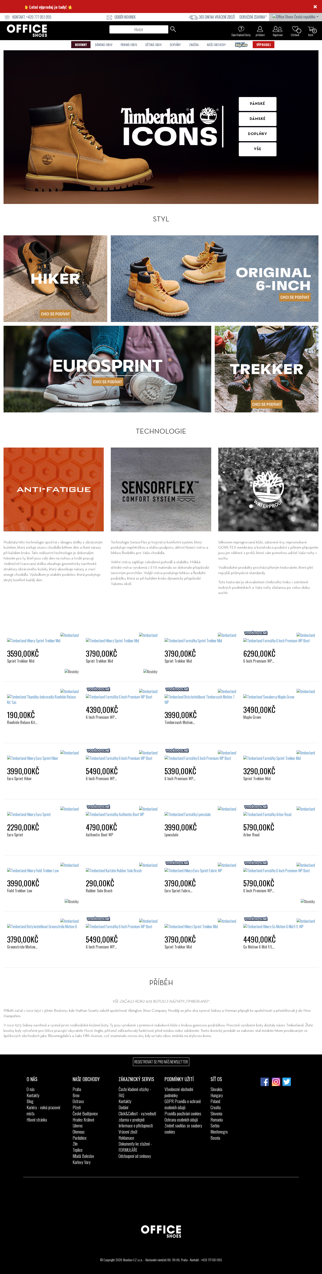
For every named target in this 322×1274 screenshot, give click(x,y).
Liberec (78, 1125)
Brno (76, 1095)
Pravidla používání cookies (183, 1113)
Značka (194, 44)
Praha (77, 1089)
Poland (215, 1101)
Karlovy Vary (82, 1162)
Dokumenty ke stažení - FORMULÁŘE (135, 1147)
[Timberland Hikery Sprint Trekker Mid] (43, 638)
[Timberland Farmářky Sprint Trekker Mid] (200, 638)
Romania (217, 1120)
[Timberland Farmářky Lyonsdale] (200, 811)
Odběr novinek (125, 17)
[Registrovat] (277, 28)
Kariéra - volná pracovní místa (43, 1110)
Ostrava (78, 1101)
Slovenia (216, 1113)
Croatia (216, 1107)
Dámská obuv (103, 44)
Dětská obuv (153, 44)
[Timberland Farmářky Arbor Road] (279, 811)
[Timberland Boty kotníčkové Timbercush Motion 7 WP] (200, 697)
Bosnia (215, 1138)
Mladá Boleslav (83, 1156)
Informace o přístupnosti (136, 1125)
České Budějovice (85, 1113)
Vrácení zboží (128, 1132)
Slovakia (216, 1089)
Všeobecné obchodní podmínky (179, 1092)
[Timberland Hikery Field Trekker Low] (43, 868)
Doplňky (175, 44)
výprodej (263, 44)
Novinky (81, 44)
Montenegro (219, 1132)
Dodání (123, 1107)
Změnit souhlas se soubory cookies (183, 1128)
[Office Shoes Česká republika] (295, 16)
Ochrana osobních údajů (181, 1120)
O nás (31, 1089)
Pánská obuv (129, 44)
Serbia (215, 1125)
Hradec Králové (83, 1120)
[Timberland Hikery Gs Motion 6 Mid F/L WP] (279, 923)
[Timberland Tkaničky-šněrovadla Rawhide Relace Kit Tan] (43, 697)
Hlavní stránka (37, 1120)
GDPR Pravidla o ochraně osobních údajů (183, 1104)
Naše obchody (216, 44)
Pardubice (80, 1138)
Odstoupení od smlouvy (135, 1156)
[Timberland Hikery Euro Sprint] (43, 811)
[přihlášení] (260, 28)
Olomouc (79, 1132)
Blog (30, 1101)
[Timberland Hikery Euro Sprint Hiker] (43, 755)
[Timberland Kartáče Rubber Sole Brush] (121, 868)
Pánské (257, 104)
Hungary (217, 1095)
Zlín (75, 1144)
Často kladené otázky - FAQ (135, 1092)
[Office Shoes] (27, 30)
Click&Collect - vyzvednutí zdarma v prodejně (137, 1116)
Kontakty (33, 1095)
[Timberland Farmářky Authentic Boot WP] (121, 811)
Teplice (78, 1150)
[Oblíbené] (295, 28)
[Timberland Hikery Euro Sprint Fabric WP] (200, 868)
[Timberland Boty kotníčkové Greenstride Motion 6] (43, 923)
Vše (257, 149)
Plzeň (77, 1107)
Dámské (258, 119)
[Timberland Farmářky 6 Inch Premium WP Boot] (279, 638)
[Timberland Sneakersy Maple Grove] (279, 694)
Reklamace (126, 1138)
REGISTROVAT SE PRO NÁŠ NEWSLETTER (161, 1062)
